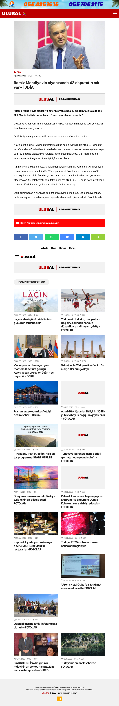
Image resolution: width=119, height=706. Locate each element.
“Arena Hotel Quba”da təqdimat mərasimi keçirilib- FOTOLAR (81, 586)
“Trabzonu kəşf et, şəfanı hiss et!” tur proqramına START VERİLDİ (35, 455)
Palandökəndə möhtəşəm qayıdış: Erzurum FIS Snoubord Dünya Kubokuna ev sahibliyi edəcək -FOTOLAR (82, 501)
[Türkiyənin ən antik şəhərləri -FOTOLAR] (83, 644)
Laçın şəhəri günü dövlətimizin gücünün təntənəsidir (33, 321)
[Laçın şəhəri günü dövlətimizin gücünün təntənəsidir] (36, 300)
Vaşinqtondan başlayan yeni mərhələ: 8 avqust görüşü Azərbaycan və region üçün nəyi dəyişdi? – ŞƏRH (34, 371)
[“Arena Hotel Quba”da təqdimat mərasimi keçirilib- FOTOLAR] (83, 565)
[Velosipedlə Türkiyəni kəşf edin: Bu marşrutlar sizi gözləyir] (83, 346)
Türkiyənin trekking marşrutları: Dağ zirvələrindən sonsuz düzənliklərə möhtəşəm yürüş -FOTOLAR (80, 325)
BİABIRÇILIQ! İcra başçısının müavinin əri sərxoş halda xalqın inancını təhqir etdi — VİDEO (34, 666)
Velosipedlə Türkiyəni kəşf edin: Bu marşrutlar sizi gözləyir (82, 367)
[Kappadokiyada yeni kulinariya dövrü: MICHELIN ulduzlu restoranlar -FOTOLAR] (36, 523)
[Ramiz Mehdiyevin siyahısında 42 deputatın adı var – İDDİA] (59, 45)
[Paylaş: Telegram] (83, 237)
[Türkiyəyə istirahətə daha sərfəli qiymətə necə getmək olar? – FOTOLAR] (83, 435)
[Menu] (113, 14)
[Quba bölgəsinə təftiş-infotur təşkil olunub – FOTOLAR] (36, 605)
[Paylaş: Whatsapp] (52, 237)
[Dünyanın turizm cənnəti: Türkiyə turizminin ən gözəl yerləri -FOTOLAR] (36, 477)
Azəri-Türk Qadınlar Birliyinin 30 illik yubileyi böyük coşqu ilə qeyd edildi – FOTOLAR (83, 415)
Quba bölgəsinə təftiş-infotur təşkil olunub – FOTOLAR (35, 625)
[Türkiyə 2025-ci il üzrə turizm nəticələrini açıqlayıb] (83, 523)
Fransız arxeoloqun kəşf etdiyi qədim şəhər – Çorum (32, 413)
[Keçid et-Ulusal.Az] (11, 13)
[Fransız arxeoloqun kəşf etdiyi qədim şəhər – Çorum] (36, 392)
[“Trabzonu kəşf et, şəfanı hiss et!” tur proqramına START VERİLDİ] (36, 435)
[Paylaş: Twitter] (36, 237)
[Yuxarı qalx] (110, 697)
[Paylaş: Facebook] (21, 237)
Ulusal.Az (45, 693)
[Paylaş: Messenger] (67, 237)
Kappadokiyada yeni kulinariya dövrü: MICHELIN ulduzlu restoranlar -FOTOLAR (33, 545)
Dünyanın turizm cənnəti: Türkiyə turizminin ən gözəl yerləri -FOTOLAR (34, 499)
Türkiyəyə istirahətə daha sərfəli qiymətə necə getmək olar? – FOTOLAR (81, 457)
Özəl (19, 72)
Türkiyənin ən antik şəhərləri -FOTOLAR (79, 664)
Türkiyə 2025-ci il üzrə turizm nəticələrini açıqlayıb (79, 543)
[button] (98, 237)
